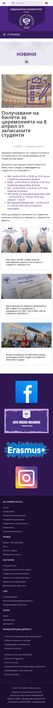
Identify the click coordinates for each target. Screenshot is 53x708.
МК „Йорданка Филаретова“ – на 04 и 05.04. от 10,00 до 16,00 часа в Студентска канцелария (28, 206)
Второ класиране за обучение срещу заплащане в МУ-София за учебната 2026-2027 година (25, 357)
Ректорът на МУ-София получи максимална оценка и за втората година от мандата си (24, 262)
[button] (4, 3)
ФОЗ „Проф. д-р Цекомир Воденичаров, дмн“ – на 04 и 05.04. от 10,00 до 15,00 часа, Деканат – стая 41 (29, 197)
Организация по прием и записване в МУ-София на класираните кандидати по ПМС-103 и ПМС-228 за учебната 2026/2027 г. (26, 310)
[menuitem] (46, 3)
